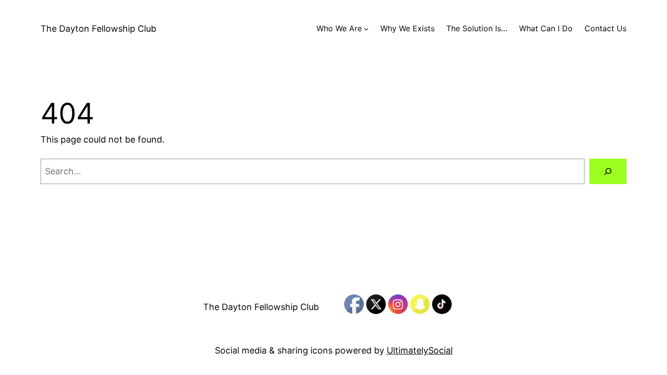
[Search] (607, 171)
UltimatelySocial (420, 350)
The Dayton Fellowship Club (98, 28)
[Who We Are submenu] (366, 28)
